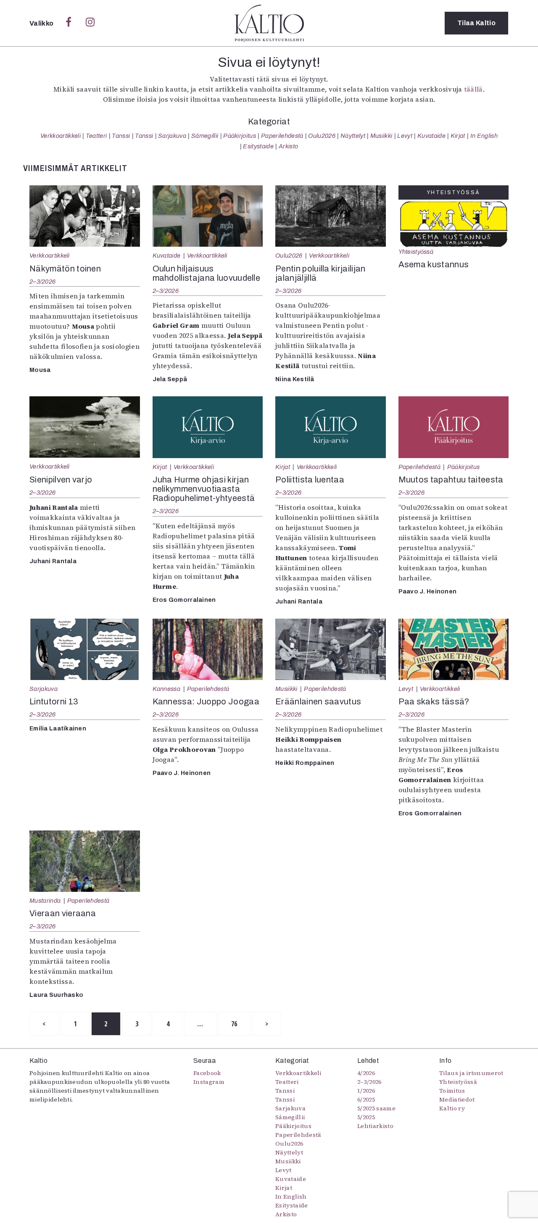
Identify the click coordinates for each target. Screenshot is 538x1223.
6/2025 (366, 1099)
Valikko (42, 23)
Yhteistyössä (415, 251)
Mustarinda (45, 900)
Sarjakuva (172, 135)
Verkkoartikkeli (60, 135)
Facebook (207, 1073)
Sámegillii (204, 135)
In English (484, 135)
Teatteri (96, 135)
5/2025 (366, 1117)
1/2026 (366, 1090)
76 (234, 1023)
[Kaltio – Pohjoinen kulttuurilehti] (269, 23)
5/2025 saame (376, 1108)
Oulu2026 (321, 135)
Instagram (208, 1082)
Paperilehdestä (282, 135)
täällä (473, 89)
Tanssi (121, 135)
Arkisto (288, 146)
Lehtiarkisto (375, 1126)
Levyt (404, 135)
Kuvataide (431, 135)
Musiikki (381, 135)
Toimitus (452, 1090)
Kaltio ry (452, 1108)
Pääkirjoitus (239, 135)
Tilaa (476, 22)
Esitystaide (258, 146)
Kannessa (167, 688)
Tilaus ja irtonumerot (471, 1073)
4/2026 (366, 1073)
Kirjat (458, 135)
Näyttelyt (352, 135)
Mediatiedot (457, 1099)
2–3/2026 (42, 281)
